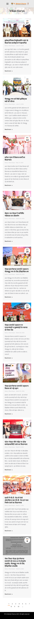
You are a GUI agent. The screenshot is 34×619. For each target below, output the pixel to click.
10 (18, 606)
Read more (8, 71)
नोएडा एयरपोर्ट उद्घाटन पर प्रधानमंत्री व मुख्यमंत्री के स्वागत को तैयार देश (16, 327)
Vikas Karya (11, 45)
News (6, 45)
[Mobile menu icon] (7, 4)
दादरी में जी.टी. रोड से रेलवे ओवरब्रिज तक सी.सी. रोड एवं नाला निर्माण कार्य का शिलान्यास (16, 500)
